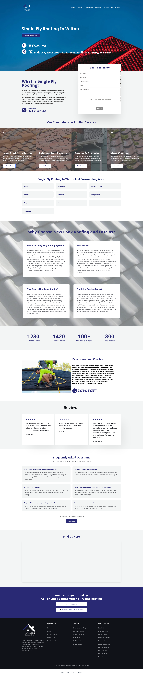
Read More (9, 166)
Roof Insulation (77, 641)
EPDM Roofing (102, 650)
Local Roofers (115, 7)
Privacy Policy (65, 672)
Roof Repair (76, 638)
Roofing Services (52, 641)
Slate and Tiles (102, 641)
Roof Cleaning (102, 657)
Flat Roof (101, 628)
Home (73, 7)
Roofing (80, 7)
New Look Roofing (30, 91)
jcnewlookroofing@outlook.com (72, 610)
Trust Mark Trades (83, 666)
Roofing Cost (51, 638)
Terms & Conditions (76, 672)
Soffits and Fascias (104, 644)
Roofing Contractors (53, 634)
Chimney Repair (103, 631)
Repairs (106, 7)
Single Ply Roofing (104, 638)
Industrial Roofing (78, 634)
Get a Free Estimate (31, 35)
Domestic (98, 7)
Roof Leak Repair (78, 644)
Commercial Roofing (79, 628)
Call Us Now (71, 521)
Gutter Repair (102, 634)
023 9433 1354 (72, 604)
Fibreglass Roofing (104, 647)
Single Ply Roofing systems (41, 253)
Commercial (89, 7)
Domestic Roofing (78, 631)
